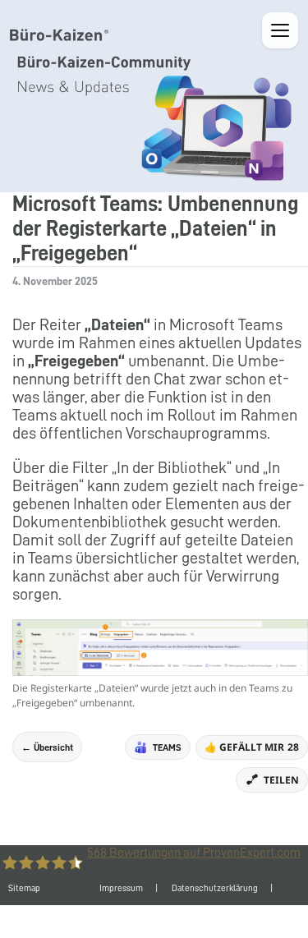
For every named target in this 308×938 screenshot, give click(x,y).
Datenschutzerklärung (215, 888)
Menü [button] (280, 30)
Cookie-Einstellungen (180, 921)
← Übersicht (47, 747)
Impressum (121, 888)
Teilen (281, 780)
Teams (167, 747)
